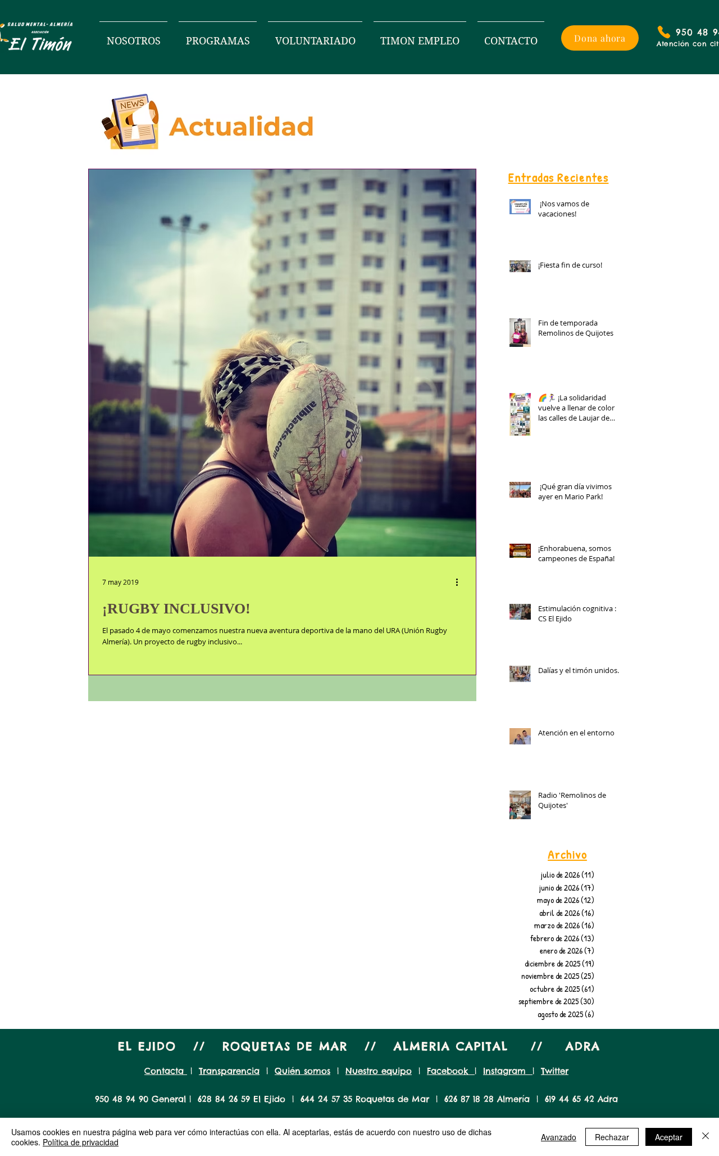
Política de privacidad (81, 1142)
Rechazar (612, 1137)
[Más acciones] (460, 582)
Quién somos (302, 1070)
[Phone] (664, 32)
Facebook (451, 1070)
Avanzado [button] (558, 1137)
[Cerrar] (705, 1137)
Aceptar (668, 1137)
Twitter (554, 1070)
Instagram (508, 1070)
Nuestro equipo (378, 1070)
